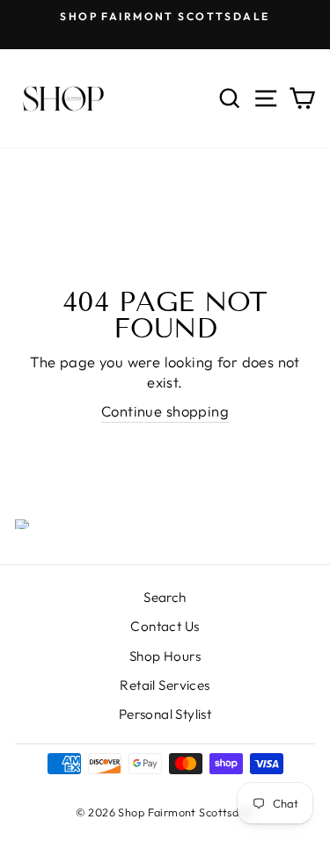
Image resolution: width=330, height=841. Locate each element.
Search (164, 597)
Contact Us (164, 626)
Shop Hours (165, 656)
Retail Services (164, 685)
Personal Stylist (165, 714)
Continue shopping (165, 411)
